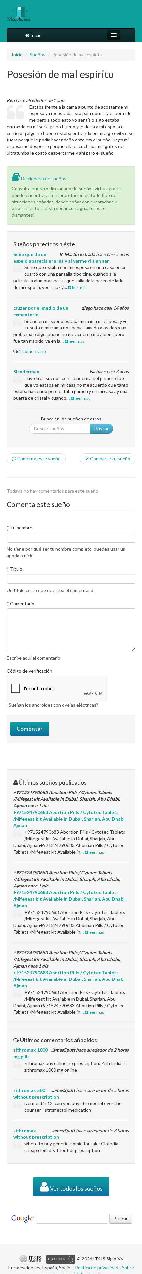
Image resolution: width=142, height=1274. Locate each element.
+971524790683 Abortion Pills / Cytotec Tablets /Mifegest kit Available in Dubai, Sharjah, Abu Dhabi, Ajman (69, 818)
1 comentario (32, 351)
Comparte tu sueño (109, 458)
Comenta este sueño (38, 458)
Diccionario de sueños (43, 178)
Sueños (37, 54)
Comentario (20, 603)
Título (14, 569)
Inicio (35, 35)
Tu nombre (19, 527)
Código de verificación (29, 671)
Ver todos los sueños (76, 1188)
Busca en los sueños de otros (71, 418)
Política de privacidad (96, 1267)
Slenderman (26, 371)
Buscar (101, 428)
